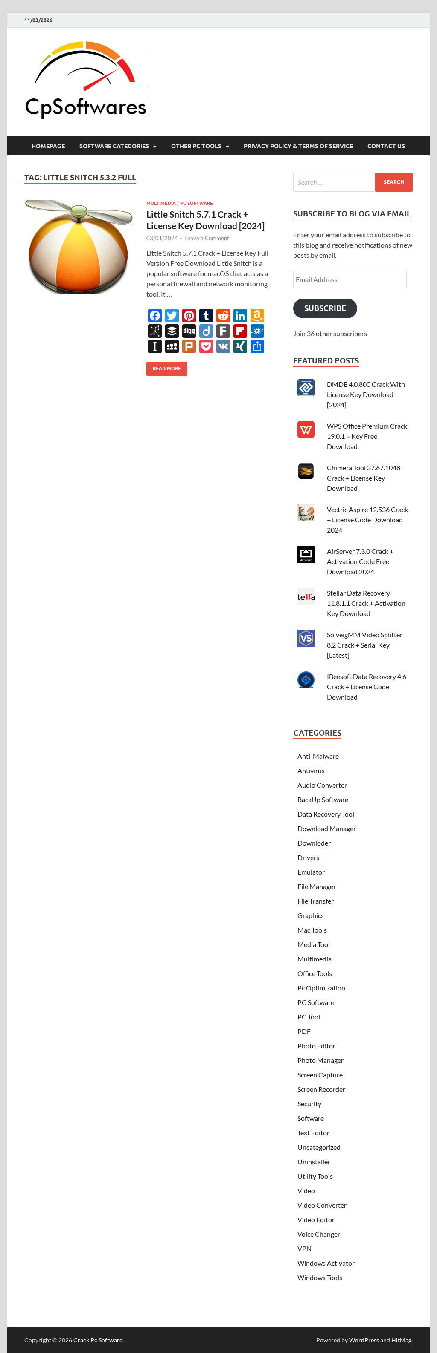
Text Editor (313, 1132)
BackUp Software (322, 799)
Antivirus (311, 770)
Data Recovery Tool (325, 814)
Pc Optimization (321, 988)
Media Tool (313, 944)
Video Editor (316, 1219)
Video (306, 1190)
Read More (163, 366)
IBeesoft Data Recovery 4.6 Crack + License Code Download (366, 686)
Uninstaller (313, 1161)
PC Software (196, 203)
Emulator (311, 872)
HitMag (401, 1340)
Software (310, 1118)
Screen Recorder (321, 1089)
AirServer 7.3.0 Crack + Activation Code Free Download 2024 (360, 561)
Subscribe (325, 308)
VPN (304, 1248)
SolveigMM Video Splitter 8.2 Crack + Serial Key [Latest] (364, 644)
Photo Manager (320, 1060)
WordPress (364, 1340)
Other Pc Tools (196, 146)
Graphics (310, 915)
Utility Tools (315, 1176)
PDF (304, 1031)
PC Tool (308, 1017)
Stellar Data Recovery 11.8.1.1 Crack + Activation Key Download (366, 603)
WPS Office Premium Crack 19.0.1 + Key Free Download (367, 436)
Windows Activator (326, 1263)
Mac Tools (312, 930)
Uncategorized (319, 1147)
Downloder (314, 843)
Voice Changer (318, 1234)
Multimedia (161, 203)
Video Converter (322, 1205)
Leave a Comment (206, 238)
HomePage (48, 146)
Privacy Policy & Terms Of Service (298, 146)
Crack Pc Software (97, 1340)
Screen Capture (320, 1075)
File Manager (316, 886)
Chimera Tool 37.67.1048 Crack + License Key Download (363, 477)
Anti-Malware (318, 756)
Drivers (308, 857)
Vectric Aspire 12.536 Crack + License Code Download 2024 (367, 519)
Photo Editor (316, 1046)
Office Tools (314, 973)
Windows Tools (319, 1277)
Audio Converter (322, 785)
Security (309, 1104)
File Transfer (315, 901)
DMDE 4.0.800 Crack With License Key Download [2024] (366, 394)
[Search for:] (353, 182)
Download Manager (326, 828)
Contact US (386, 146)
